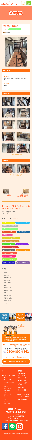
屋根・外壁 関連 (8, 250)
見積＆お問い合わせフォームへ (17, 361)
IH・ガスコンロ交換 (9, 253)
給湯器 (6, 386)
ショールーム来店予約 (23, 397)
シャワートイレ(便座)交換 (11, 238)
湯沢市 (8, 32)
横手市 (5, 272)
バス (5, 399)
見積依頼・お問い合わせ (23, 394)
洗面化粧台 (7, 235)
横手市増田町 (7, 277)
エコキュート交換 (23, 250)
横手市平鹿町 (7, 295)
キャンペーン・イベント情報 (22, 374)
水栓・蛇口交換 (23, 232)
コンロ (6, 392)
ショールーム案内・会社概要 (23, 384)
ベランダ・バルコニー (14, 29)
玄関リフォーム (8, 244)
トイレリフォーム (23, 222)
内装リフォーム (8, 222)
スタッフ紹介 (21, 387)
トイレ (6, 384)
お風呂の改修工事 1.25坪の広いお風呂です (23, 196)
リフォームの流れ (22, 378)
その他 (5, 303)
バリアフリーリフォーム (10, 241)
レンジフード (7, 394)
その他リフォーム (23, 262)
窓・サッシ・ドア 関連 (10, 247)
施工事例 (20, 371)
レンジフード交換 (9, 256)
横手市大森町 (7, 300)
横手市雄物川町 (8, 298)
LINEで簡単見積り (22, 399)
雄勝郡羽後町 (7, 288)
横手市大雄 (7, 275)
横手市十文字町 (8, 282)
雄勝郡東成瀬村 (8, 290)
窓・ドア (6, 396)
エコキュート (7, 388)
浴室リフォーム (8, 262)
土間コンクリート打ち (10, 225)
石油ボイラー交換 (9, 232)
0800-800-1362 (18, 351)
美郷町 (5, 293)
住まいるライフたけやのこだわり (8, 376)
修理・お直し (7, 403)
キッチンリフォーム (9, 259)
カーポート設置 (22, 244)
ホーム (3, 371)
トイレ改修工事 (7, 195)
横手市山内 (7, 280)
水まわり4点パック (9, 382)
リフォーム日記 (22, 390)
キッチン (6, 398)
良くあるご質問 (22, 380)
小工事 (6, 401)
